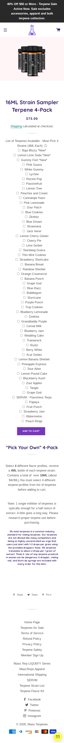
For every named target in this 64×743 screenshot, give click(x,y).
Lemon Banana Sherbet (34, 359)
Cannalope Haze (34, 198)
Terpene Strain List (32, 685)
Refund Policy (32, 638)
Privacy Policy (32, 644)
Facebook (34, 699)
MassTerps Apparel (32, 669)
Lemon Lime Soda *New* (34, 155)
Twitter (34, 705)
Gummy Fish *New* (34, 160)
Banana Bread (34, 264)
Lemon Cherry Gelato (34, 236)
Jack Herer (34, 231)
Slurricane (34, 297)
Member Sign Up (32, 655)
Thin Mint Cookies (34, 255)
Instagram (34, 716)
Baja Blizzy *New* (34, 150)
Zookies (34, 316)
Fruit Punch (34, 407)
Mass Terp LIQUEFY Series (32, 663)
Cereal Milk (34, 326)
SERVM (32, 680)
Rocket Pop (34, 179)
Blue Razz (34, 288)
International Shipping (32, 674)
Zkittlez (34, 217)
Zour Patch (34, 207)
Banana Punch (34, 278)
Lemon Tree (34, 188)
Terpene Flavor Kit (32, 691)
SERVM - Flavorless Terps (34, 397)
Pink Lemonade (34, 202)
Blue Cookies (34, 212)
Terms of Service (32, 633)
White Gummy (34, 169)
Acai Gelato (34, 354)
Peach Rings (34, 421)
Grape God (34, 283)
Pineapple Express (34, 364)
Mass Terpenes (38, 724)
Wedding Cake (34, 335)
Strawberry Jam (34, 411)
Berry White (34, 350)
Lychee (34, 174)
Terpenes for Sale (32, 628)
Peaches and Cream (34, 193)
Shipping (16, 126)
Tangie (34, 388)
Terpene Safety (32, 649)
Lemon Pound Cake (34, 373)
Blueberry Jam (34, 331)
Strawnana (34, 226)
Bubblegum (34, 293)
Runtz (34, 345)
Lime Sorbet (34, 245)
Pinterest (34, 710)
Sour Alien (34, 369)
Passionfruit (34, 183)
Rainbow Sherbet (34, 269)
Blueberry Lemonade (34, 312)
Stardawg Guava (34, 250)
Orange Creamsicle (34, 274)
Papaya (34, 402)
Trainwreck (34, 340)
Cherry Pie (34, 240)
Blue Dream (34, 221)
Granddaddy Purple (34, 321)
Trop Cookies (34, 307)
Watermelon (34, 416)
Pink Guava (34, 164)
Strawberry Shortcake (34, 259)
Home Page (32, 622)
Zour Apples (34, 383)
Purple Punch (34, 302)
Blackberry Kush (34, 378)
